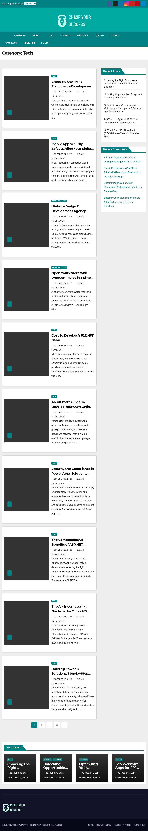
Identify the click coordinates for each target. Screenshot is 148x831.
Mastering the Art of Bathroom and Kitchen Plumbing (122, 202)
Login (45, 43)
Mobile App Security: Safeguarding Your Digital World (71, 148)
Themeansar (56, 825)
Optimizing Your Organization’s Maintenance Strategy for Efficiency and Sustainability (122, 108)
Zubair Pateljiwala (113, 157)
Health (99, 35)
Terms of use (139, 825)
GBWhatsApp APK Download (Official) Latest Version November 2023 (122, 133)
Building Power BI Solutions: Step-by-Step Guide (69, 673)
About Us (20, 35)
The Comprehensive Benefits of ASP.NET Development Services (68, 544)
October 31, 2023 (63, 92)
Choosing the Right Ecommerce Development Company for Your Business (121, 83)
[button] (144, 39)
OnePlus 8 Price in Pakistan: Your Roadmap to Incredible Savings (122, 172)
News (36, 35)
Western (82, 35)
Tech (51, 35)
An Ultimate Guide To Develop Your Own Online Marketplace (71, 406)
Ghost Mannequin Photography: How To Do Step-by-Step (123, 187)
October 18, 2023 (63, 679)
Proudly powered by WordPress (15, 825)
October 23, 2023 (63, 550)
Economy (58, 759)
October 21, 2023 (63, 617)
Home (90, 825)
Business (56, 201)
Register (29, 43)
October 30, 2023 (63, 412)
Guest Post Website (122, 825)
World (115, 35)
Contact (11, 43)
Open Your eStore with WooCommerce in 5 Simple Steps (72, 277)
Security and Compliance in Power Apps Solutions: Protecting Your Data (72, 473)
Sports (66, 35)
